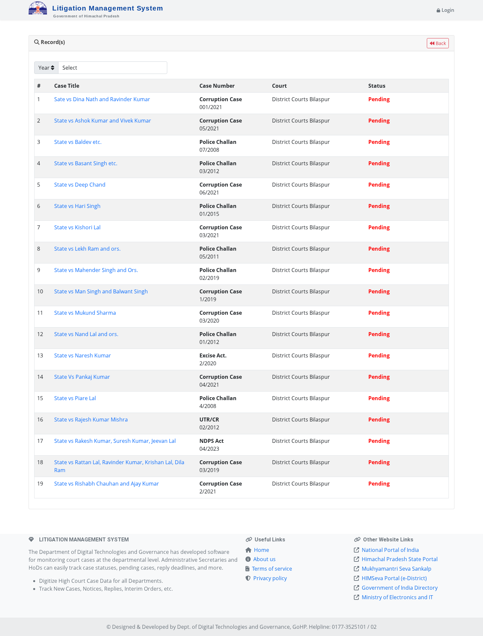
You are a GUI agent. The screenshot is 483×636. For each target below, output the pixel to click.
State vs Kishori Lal (77, 227)
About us (264, 559)
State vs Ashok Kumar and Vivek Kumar (102, 120)
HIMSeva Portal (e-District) (394, 578)
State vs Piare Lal (75, 398)
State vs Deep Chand (79, 184)
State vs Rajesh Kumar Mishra (91, 419)
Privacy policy (270, 578)
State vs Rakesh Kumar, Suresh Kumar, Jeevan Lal (115, 440)
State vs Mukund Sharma (85, 312)
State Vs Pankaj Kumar (82, 376)
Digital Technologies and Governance (244, 626)
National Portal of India (390, 550)
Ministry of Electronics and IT (397, 597)
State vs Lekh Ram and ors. (87, 248)
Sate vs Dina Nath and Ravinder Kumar (102, 99)
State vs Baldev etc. (78, 142)
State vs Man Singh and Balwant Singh (101, 291)
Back (440, 43)
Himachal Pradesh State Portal (400, 559)
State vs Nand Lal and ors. (86, 334)
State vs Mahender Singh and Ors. (96, 270)
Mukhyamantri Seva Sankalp (396, 568)
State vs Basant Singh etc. (85, 163)
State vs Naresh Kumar (82, 355)
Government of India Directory (400, 587)
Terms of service (272, 568)
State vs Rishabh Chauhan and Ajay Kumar (106, 483)
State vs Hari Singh (77, 206)
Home (261, 550)
